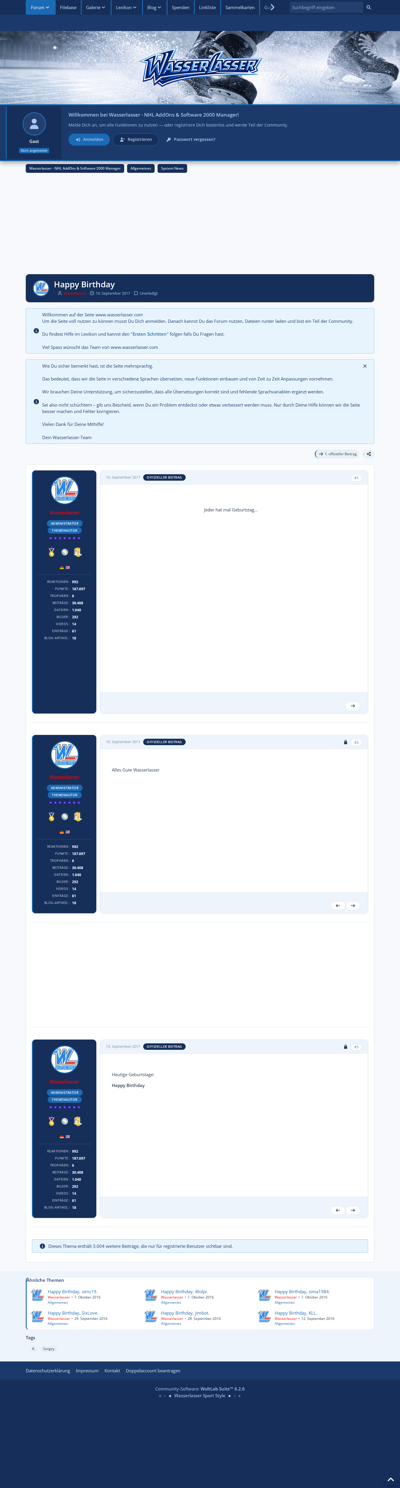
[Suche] (368, 7)
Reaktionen (57, 581)
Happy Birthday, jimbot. (185, 1313)
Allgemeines (58, 1302)
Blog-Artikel (56, 638)
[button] (326, 7)
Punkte (61, 588)
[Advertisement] (200, 226)
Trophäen (59, 595)
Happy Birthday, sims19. (73, 1291)
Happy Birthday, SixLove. (73, 1313)
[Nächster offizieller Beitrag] (353, 706)
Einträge (60, 631)
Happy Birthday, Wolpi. (184, 1291)
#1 (356, 477)
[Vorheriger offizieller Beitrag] (338, 905)
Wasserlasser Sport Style (199, 1395)
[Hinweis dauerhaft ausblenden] (365, 366)
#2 (356, 742)
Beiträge (60, 602)
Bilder (62, 617)
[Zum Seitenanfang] (390, 1480)
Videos (62, 624)
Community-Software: (200, 1389)
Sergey (48, 1348)
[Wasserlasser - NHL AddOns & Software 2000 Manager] (200, 67)
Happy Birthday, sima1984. (302, 1291)
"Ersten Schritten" (150, 334)
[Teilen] (368, 454)
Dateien (61, 610)
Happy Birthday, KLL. (296, 1313)
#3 (356, 1047)
